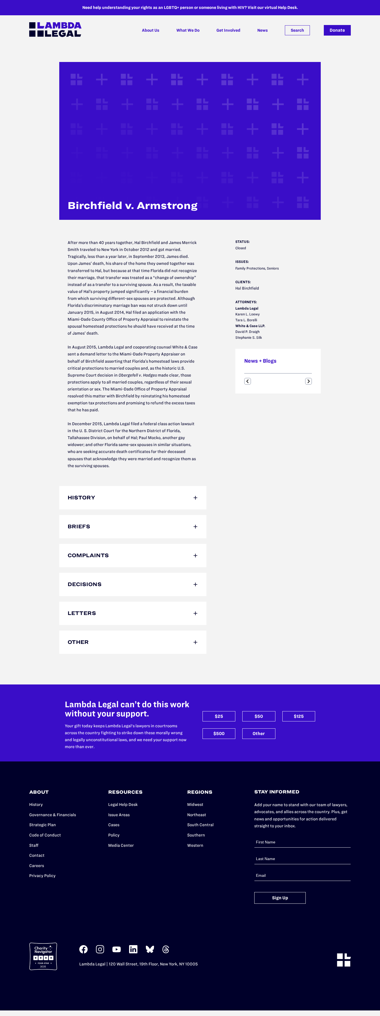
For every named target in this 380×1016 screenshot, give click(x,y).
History (36, 804)
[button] (247, 381)
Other (259, 733)
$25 (219, 716)
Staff (33, 845)
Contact (37, 855)
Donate (337, 30)
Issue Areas (119, 815)
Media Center (121, 845)
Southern (196, 835)
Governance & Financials (52, 815)
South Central (200, 825)
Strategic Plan (42, 825)
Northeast (196, 815)
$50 (259, 716)
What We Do (187, 30)
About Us (150, 30)
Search (297, 30)
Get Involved (228, 30)
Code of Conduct (45, 835)
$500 (218, 733)
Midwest (195, 804)
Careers (36, 865)
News (262, 30)
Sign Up (280, 897)
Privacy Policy (42, 875)
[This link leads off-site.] (83, 952)
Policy (114, 835)
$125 (299, 716)
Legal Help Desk (123, 804)
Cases (113, 825)
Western (195, 845)
